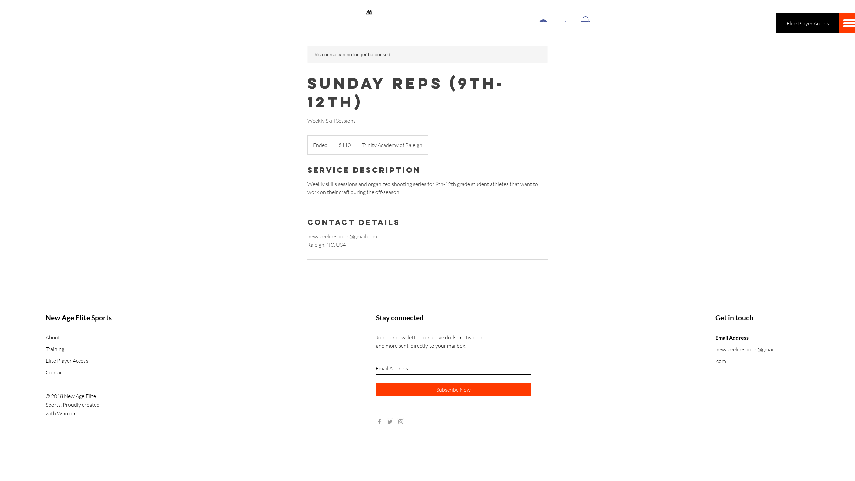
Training (55, 349)
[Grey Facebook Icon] (379, 421)
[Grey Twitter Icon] (390, 421)
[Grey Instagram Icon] (400, 421)
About (53, 337)
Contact (55, 372)
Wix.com (67, 413)
